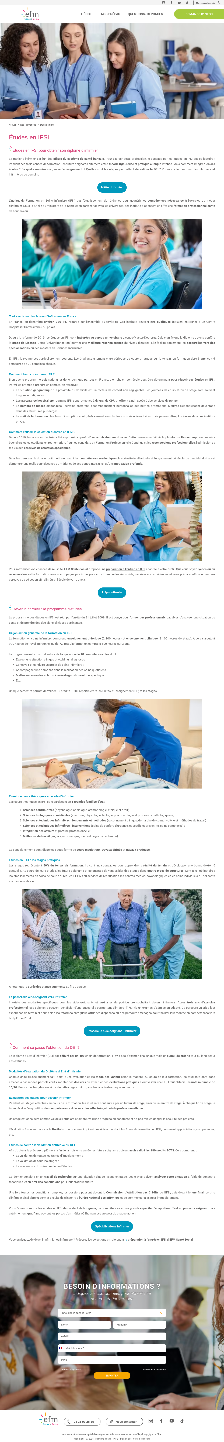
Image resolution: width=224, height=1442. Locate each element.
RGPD (115, 1438)
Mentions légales (103, 1438)
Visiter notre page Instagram (163, 2)
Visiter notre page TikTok (187, 2)
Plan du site (125, 1438)
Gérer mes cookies (141, 1438)
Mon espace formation (206, 3)
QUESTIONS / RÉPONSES (145, 14)
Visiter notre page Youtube (179, 2)
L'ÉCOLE (87, 14)
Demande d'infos (199, 14)
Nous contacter (126, 1422)
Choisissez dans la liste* (76, 1312)
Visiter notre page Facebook (171, 2)
